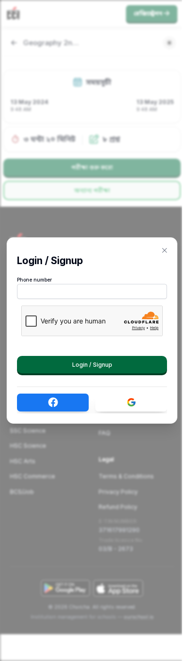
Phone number (34, 280)
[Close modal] (164, 250)
